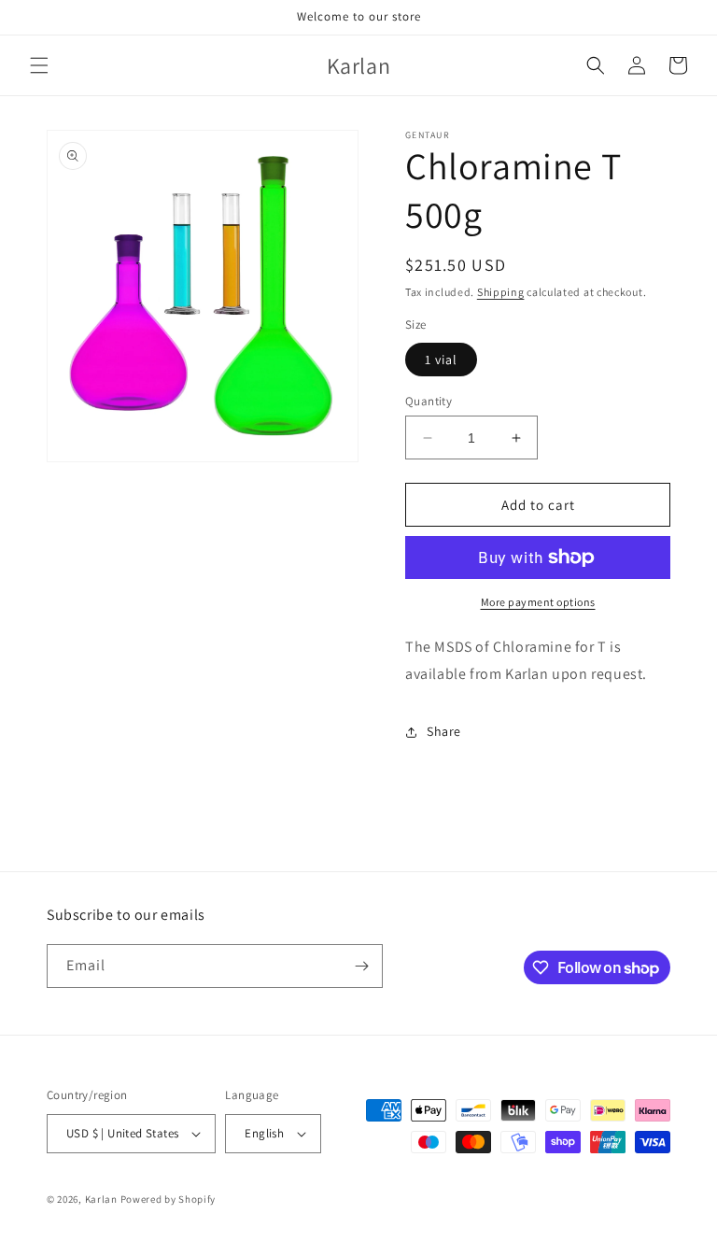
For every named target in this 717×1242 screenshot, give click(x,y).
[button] (39, 65)
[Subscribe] (361, 966)
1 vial (441, 359)
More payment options (538, 602)
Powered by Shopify (168, 1199)
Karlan (101, 1199)
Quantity (428, 401)
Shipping (501, 292)
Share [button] (444, 731)
